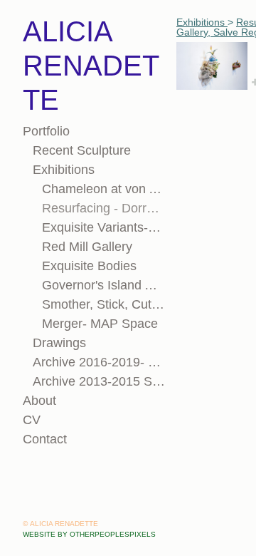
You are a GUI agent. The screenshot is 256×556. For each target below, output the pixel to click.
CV (32, 420)
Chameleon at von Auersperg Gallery (103, 189)
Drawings (59, 343)
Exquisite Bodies (89, 266)
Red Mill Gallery (87, 247)
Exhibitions (64, 170)
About (39, 400)
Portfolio (46, 131)
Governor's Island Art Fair (103, 285)
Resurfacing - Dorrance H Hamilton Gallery (103, 208)
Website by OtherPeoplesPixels (89, 534)
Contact (45, 439)
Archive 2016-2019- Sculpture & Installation (99, 362)
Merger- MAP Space (100, 323)
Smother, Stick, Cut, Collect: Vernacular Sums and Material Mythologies (103, 304)
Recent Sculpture (82, 150)
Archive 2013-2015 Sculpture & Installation (99, 381)
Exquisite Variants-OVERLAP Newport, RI (103, 227)
